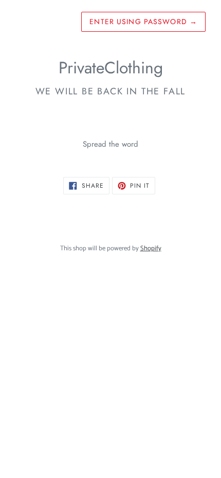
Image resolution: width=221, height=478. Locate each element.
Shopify (150, 248)
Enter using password (143, 21)
